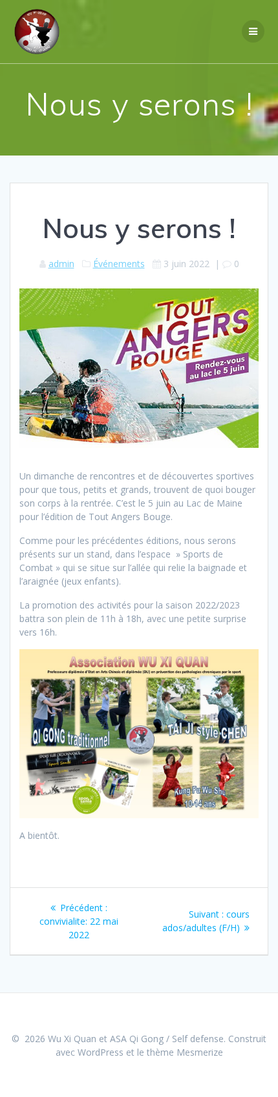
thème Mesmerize (185, 1052)
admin (61, 263)
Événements (119, 263)
